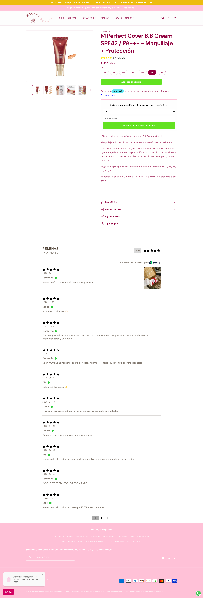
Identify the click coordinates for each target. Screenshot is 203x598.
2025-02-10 (48, 474)
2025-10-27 (48, 353)
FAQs (53, 536)
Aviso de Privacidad (140, 536)
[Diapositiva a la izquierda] (29, 90)
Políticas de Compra (72, 541)
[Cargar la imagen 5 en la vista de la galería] (82, 90)
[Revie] (155, 262)
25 (134, 73)
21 (115, 73)
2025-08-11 (48, 273)
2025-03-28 (48, 450)
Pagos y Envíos (66, 536)
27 (144, 73)
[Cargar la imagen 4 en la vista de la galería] (71, 90)
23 (124, 73)
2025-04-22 (48, 426)
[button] (73, 18)
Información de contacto (153, 591)
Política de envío (133, 591)
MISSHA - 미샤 (106, 31)
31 (162, 72)
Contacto (95, 536)
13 (106, 73)
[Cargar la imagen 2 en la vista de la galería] (48, 90)
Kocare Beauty (38, 592)
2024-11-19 (48, 498)
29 (152, 72)
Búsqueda (122, 536)
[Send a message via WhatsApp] (198, 593)
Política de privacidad (95, 591)
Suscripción (109, 536)
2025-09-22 (48, 377)
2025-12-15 (48, 326)
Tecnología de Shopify (53, 592)
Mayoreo (137, 541)
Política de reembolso (119, 541)
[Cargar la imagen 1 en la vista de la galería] (37, 90)
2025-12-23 (48, 302)
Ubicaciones (82, 536)
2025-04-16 (48, 402)
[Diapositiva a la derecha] (91, 90)
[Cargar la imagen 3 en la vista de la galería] (60, 90)
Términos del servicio (95, 541)
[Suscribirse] (72, 557)
